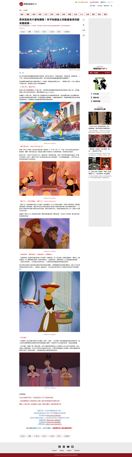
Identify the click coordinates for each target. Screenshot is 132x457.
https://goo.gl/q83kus (54, 422)
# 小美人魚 (36, 31)
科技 (75, 14)
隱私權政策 (77, 450)
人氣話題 (99, 6)
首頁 (20, 10)
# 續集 (29, 31)
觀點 (28, 14)
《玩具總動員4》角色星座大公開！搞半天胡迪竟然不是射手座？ (40, 401)
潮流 (99, 14)
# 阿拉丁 (59, 31)
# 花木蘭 (52, 31)
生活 (45, 14)
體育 (105, 14)
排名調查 (92, 6)
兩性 (93, 14)
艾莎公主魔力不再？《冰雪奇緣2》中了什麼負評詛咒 (36, 397)
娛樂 (34, 14)
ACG (81, 14)
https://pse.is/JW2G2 (54, 415)
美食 (51, 14)
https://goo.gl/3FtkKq (54, 420)
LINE (39, 428)
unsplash (78, 69)
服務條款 (69, 450)
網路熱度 (106, 6)
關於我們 (54, 450)
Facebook (53, 143)
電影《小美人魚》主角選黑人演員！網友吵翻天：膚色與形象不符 (40, 404)
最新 (22, 14)
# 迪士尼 (23, 31)
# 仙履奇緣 (66, 31)
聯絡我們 (62, 450)
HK (109, 2)
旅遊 (57, 14)
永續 (87, 14)
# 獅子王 (44, 31)
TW (112, 2)
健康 (69, 14)
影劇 (63, 14)
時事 (39, 14)
